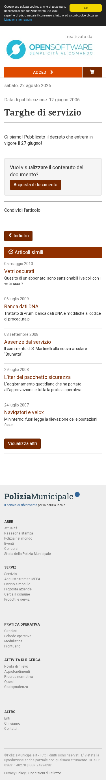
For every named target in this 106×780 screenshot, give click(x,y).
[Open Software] (49, 47)
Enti (7, 718)
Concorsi (11, 549)
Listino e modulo (17, 584)
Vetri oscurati (19, 271)
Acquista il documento (35, 184)
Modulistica (13, 641)
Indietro (20, 235)
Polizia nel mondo (18, 538)
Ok (86, 8)
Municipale (38, 496)
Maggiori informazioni (18, 19)
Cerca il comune (17, 594)
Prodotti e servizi (17, 599)
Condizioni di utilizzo (44, 773)
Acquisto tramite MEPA (22, 579)
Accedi (40, 72)
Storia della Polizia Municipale (27, 554)
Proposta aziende (18, 589)
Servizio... (11, 574)
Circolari (10, 631)
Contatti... (11, 729)
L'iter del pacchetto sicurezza (37, 377)
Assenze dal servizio (27, 342)
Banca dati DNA (21, 306)
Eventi (9, 544)
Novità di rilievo (16, 666)
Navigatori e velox (24, 412)
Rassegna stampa (18, 533)
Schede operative (17, 636)
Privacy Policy (15, 773)
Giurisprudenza (16, 687)
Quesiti (10, 682)
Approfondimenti (17, 672)
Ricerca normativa (18, 677)
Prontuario (12, 646)
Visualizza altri (22, 443)
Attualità (11, 528)
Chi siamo (12, 724)
